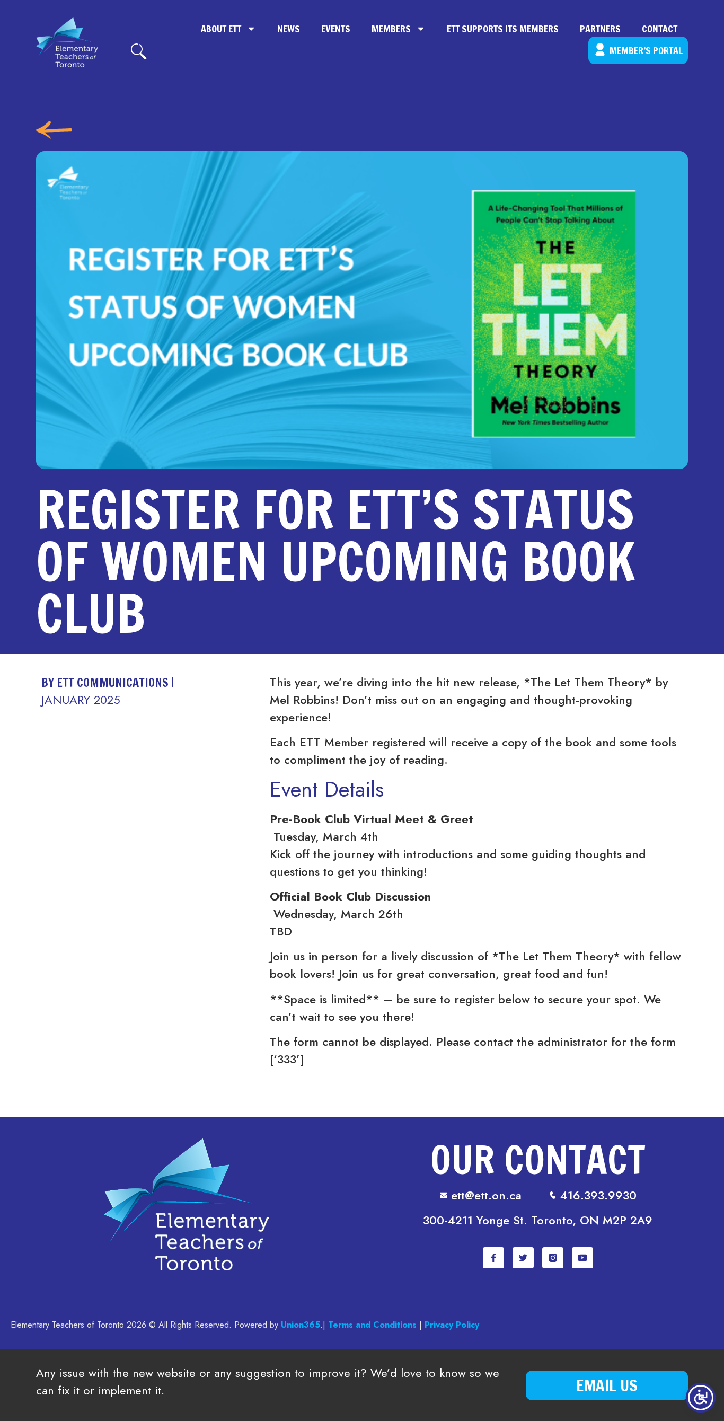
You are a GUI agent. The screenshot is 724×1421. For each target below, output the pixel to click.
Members (391, 29)
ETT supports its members (503, 29)
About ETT (221, 29)
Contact (659, 29)
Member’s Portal (646, 50)
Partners (600, 29)
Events (335, 29)
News (288, 29)
